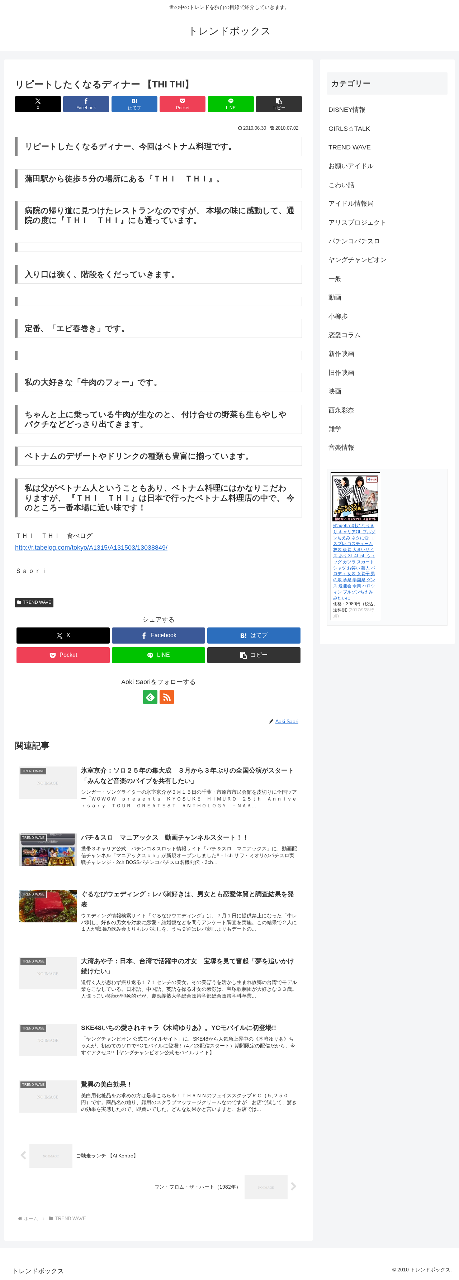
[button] (279, 104)
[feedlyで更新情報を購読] (150, 697)
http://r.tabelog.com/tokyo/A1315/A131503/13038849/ (91, 547)
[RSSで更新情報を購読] (167, 697)
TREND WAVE (37, 602)
